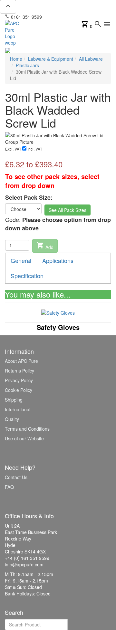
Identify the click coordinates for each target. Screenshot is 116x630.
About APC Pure (21, 361)
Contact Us (16, 477)
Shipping (14, 399)
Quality (12, 419)
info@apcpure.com (65, 17)
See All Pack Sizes (67, 210)
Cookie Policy (18, 390)
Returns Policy (19, 370)
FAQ (9, 487)
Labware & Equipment (50, 59)
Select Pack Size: (29, 198)
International (17, 409)
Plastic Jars (27, 65)
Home (16, 59)
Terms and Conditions (27, 428)
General (21, 260)
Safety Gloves (58, 327)
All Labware (91, 59)
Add (44, 245)
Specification (27, 275)
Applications (57, 260)
